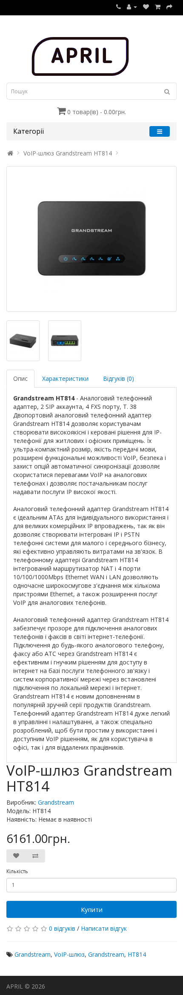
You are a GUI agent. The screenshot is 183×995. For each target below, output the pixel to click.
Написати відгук (104, 928)
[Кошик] (157, 7)
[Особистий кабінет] (132, 7)
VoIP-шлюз (69, 954)
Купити (92, 909)
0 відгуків (62, 928)
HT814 (137, 954)
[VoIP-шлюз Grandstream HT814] (91, 239)
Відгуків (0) (118, 378)
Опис (20, 378)
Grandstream (56, 802)
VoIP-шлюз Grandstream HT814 (67, 153)
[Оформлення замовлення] (169, 7)
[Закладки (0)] (146, 7)
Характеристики (65, 378)
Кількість (17, 871)
